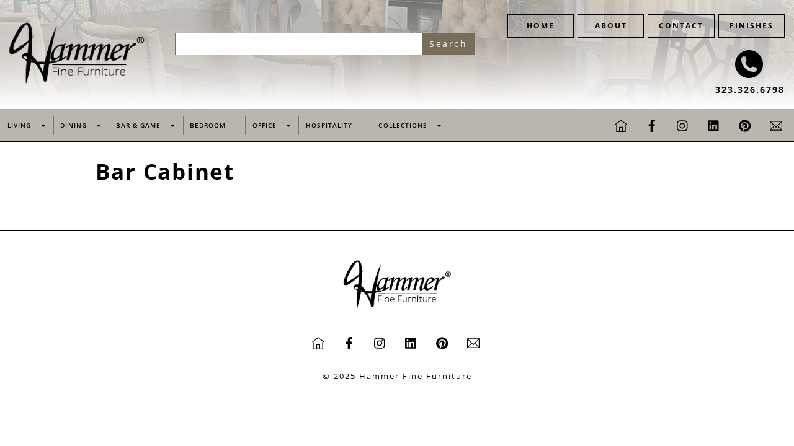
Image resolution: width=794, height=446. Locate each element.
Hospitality (329, 125)
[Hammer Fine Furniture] (76, 80)
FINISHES (751, 25)
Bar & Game (138, 125)
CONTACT (681, 25)
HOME (541, 25)
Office (264, 125)
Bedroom (208, 125)
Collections (402, 125)
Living (19, 125)
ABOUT (611, 25)
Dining (73, 125)
